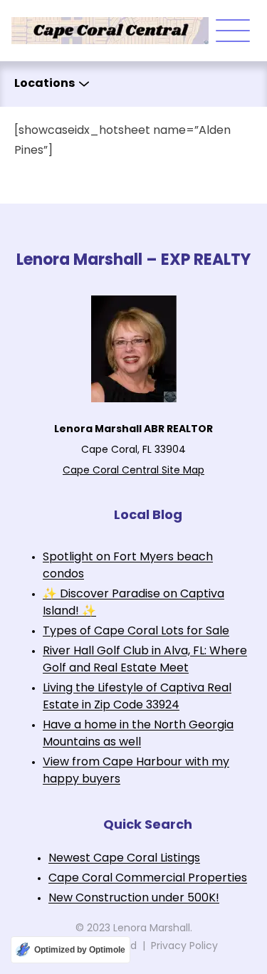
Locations (44, 84)
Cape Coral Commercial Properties (147, 878)
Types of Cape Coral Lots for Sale (136, 631)
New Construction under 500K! (133, 898)
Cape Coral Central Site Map (133, 471)
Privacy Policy (184, 946)
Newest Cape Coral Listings (124, 858)
